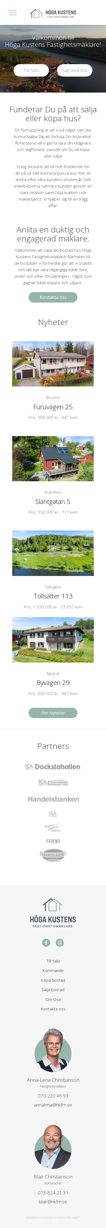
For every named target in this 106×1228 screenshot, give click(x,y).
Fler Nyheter (53, 712)
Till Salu (31, 70)
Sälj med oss (74, 70)
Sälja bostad (53, 989)
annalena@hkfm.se (53, 1105)
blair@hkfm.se (53, 1201)
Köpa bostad (53, 980)
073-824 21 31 (53, 1193)
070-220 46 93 (53, 1096)
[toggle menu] (12, 12)
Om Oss (53, 999)
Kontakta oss (53, 297)
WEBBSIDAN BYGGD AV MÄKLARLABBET (53, 1218)
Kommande (53, 970)
